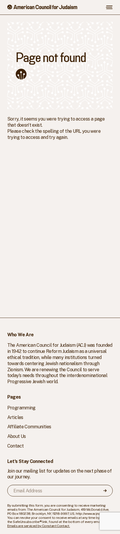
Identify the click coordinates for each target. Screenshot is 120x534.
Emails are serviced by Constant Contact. (38, 526)
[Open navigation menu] (109, 7)
